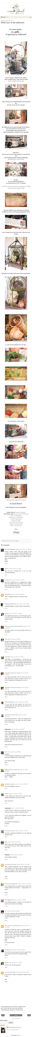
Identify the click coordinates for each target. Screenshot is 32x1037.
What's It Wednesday (16, 519)
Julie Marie (7, 656)
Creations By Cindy (10, 830)
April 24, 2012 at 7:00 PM (14, 639)
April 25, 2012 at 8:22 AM (14, 842)
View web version (16, 1018)
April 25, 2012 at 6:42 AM (17, 808)
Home (16, 1015)
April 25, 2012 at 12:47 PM (24, 883)
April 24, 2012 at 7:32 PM (17, 656)
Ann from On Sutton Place (11, 714)
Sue (6, 911)
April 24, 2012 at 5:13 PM (23, 604)
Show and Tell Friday (16, 525)
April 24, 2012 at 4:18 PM (17, 594)
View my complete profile (13, 1029)
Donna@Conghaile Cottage (11, 549)
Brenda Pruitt (8, 949)
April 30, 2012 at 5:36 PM (15, 962)
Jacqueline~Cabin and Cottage (12, 673)
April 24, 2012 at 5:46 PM (15, 613)
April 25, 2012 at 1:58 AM (21, 784)
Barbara (7, 793)
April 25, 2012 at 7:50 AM (21, 830)
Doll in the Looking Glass (11, 883)
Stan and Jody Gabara (10, 864)
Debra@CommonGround (14, 1027)
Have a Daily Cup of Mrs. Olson (13, 925)
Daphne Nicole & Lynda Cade (12, 769)
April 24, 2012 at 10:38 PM (14, 752)
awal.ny (7, 613)
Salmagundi (8, 594)
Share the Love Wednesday (16, 517)
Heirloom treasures (9, 784)
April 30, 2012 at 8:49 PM (23, 972)
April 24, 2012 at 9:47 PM (22, 702)
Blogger (19, 1035)
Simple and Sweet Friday (16, 524)
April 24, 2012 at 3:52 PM (15, 568)
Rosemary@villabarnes (10, 604)
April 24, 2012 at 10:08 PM (17, 729)
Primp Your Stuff (16, 520)
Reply (6, 563)
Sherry (6, 568)
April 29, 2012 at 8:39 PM (13, 911)
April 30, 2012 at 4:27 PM (18, 949)
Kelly (6, 842)
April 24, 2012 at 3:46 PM (25, 549)
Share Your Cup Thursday (16, 522)
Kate (6, 752)
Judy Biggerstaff (9, 899)
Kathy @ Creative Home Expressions (14, 626)
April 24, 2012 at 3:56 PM (18, 579)
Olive (6, 639)
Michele (7, 962)
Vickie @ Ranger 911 (10, 702)
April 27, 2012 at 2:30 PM (19, 899)
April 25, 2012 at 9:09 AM (16, 854)
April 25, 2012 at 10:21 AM (23, 864)
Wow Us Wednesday (16, 515)
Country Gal (8, 579)
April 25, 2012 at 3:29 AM (15, 793)
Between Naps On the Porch (20, 514)
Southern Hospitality (20, 512)
